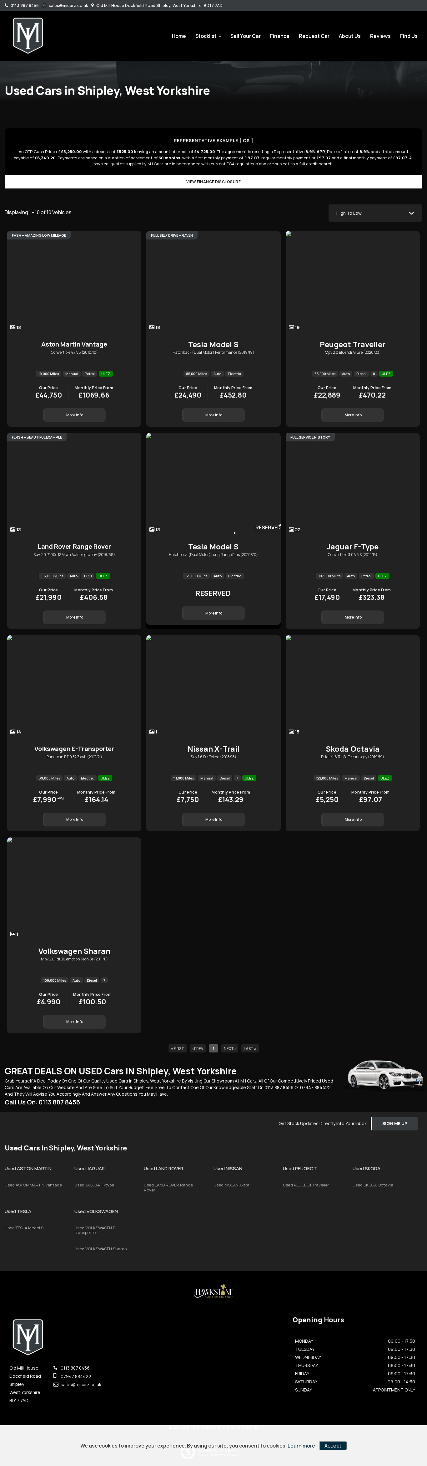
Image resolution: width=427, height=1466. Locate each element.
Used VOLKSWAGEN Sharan (100, 1249)
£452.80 (233, 393)
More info (74, 415)
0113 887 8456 (24, 5)
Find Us (409, 36)
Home (179, 36)
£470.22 (372, 393)
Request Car (314, 36)
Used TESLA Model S (24, 1228)
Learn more (301, 1445)
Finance (279, 36)
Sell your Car (245, 36)
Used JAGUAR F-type (94, 1185)
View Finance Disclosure (213, 181)
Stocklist (206, 36)
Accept (332, 1445)
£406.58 (93, 595)
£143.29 (231, 797)
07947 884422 (315, 1087)
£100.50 (92, 999)
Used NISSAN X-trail (232, 1185)
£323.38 (372, 595)
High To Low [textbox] (349, 213)
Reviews (380, 36)
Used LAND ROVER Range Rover (168, 1187)
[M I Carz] (28, 35)
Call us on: (42, 1102)
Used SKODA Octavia (373, 1185)
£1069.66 (94, 393)
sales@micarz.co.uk (68, 5)
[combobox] (375, 213)
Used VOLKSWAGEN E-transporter (95, 1230)
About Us (350, 36)
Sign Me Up (394, 1123)
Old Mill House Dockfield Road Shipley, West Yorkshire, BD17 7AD (159, 5)
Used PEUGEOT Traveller (306, 1185)
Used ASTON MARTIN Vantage (33, 1185)
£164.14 (96, 797)
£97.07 (370, 797)
